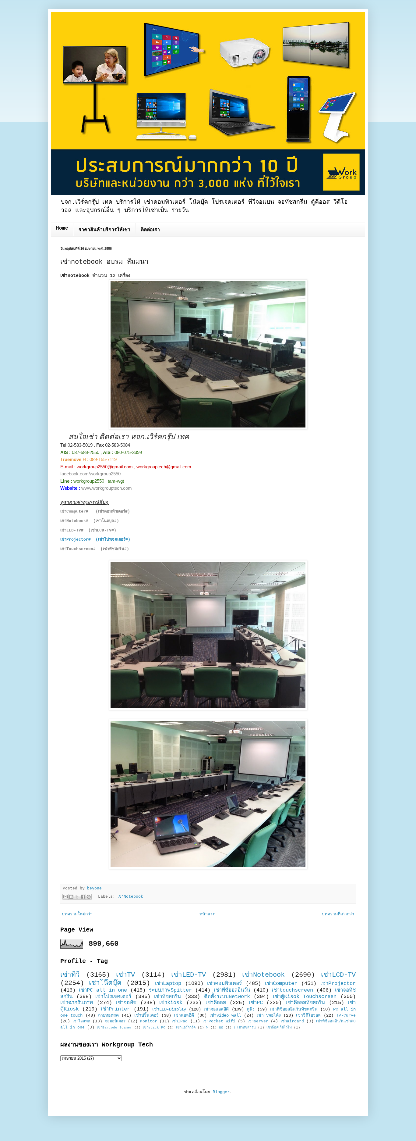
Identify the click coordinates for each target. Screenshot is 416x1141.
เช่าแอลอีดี (184, 1015)
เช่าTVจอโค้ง (269, 1015)
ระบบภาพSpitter (170, 990)
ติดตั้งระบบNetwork (227, 997)
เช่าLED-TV (188, 975)
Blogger (221, 1091)
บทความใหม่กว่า (77, 914)
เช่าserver (258, 1021)
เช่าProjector (338, 983)
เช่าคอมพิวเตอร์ (224, 983)
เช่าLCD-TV (338, 975)
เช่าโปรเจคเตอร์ (113, 997)
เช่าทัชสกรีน (167, 997)
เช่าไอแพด (81, 1021)
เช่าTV (125, 975)
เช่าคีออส (216, 1003)
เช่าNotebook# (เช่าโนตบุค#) (89, 521)
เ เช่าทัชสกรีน (245, 1027)
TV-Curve (346, 1016)
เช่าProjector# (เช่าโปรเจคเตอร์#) (95, 539)
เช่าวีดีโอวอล (308, 1015)
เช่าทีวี (70, 975)
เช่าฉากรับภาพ (76, 1003)
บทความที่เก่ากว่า (338, 914)
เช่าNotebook (130, 897)
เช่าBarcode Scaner (114, 1027)
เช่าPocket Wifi (219, 1021)
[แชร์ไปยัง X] (77, 897)
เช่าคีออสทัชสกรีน (305, 1003)
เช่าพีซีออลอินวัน (232, 990)
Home (62, 228)
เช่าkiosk (170, 1003)
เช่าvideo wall (225, 1015)
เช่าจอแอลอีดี (216, 1009)
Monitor (148, 1021)
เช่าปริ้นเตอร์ (146, 1015)
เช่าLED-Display (169, 1009)
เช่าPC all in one (103, 990)
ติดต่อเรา (150, 230)
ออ (221, 1027)
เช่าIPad (180, 1021)
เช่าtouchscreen (292, 990)
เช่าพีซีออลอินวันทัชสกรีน (294, 1009)
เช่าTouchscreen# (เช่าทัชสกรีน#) (94, 549)
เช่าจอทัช (126, 1003)
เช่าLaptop (168, 983)
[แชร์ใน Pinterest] (89, 897)
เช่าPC (256, 1003)
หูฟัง (251, 1009)
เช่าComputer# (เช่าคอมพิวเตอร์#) (95, 511)
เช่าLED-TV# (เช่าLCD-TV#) (88, 530)
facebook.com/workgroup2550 (90, 473)
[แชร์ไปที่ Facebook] (83, 897)
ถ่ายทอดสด (108, 1015)
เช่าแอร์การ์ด (186, 1027)
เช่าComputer (281, 983)
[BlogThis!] (71, 897)
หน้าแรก (207, 914)
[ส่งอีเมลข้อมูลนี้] (65, 897)
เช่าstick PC (154, 1027)
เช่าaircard (292, 1021)
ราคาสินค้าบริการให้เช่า (104, 230)
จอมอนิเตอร (115, 1021)
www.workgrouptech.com (106, 488)
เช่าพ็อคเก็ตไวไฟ (279, 1027)
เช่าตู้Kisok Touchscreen (305, 997)
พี (207, 1027)
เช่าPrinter (115, 1009)
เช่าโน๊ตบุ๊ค (105, 983)
